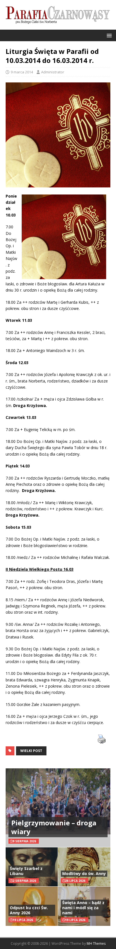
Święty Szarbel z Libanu (26, 871)
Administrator (52, 72)
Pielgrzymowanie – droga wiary (53, 827)
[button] (108, 35)
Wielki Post (31, 750)
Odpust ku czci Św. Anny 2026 (29, 910)
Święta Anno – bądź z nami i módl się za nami (83, 907)
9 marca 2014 (22, 72)
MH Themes (96, 943)
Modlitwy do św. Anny (84, 873)
